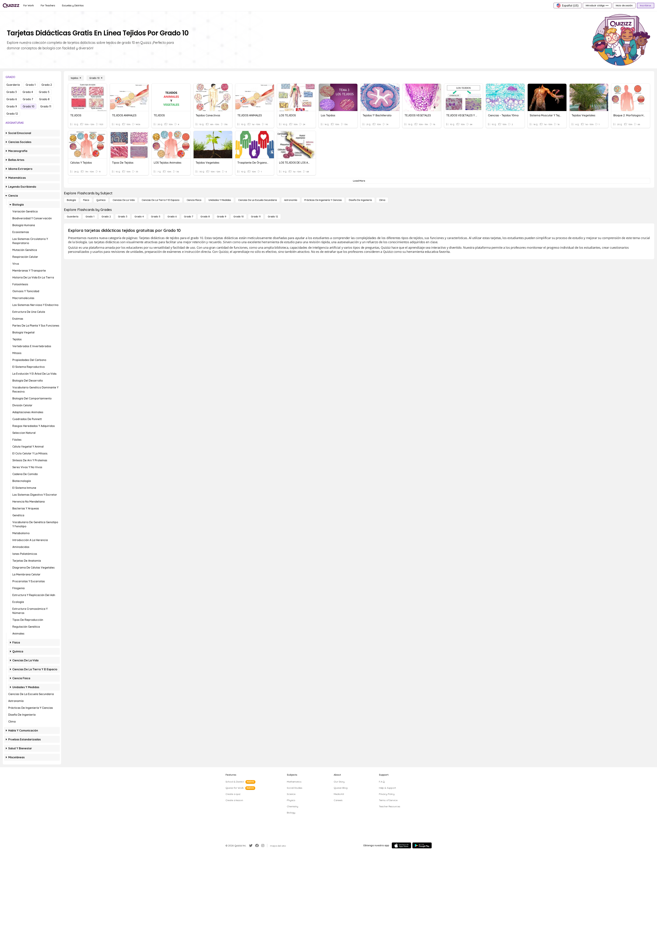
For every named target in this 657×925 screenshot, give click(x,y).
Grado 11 (45, 106)
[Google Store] (422, 845)
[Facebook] (257, 845)
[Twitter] (250, 845)
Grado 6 (11, 99)
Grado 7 (28, 99)
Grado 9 (11, 106)
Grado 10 (28, 106)
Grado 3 (11, 92)
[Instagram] (262, 845)
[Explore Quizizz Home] (11, 5)
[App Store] (401, 845)
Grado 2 (46, 84)
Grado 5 (44, 92)
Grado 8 (44, 99)
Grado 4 (28, 92)
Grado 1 (31, 84)
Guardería (13, 84)
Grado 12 (12, 113)
